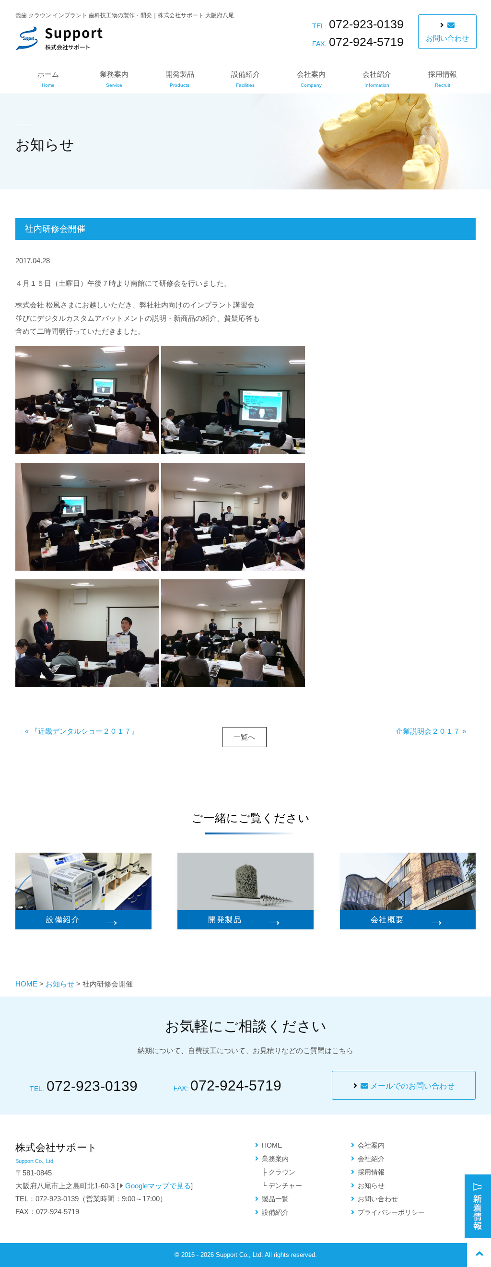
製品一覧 (275, 1199)
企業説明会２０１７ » (431, 731)
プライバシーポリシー (391, 1212)
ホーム (48, 79)
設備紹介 (245, 79)
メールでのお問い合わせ (411, 1086)
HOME (26, 984)
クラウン (282, 1172)
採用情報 (442, 79)
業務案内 (114, 79)
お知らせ (60, 984)
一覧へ (244, 737)
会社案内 (311, 79)
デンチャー (285, 1185)
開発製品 (179, 79)
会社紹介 (376, 79)
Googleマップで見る (158, 1186)
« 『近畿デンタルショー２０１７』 (82, 731)
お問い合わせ (447, 38)
